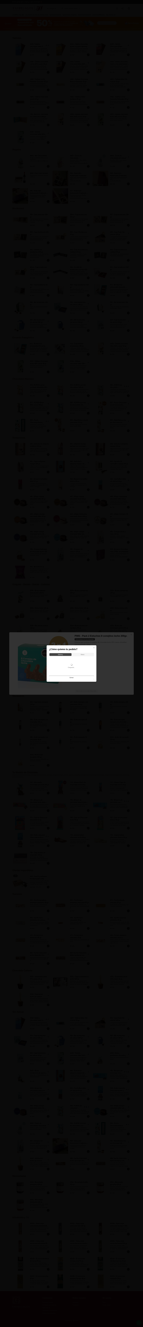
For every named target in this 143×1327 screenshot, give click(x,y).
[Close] (131, 635)
